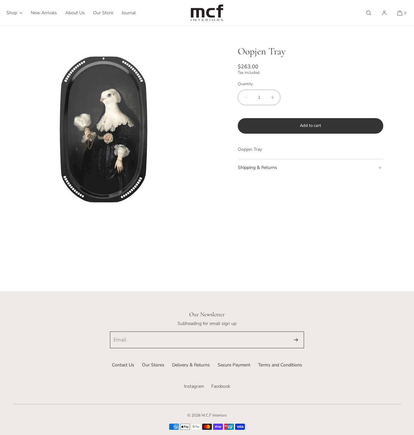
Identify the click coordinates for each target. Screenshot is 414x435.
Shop (11, 13)
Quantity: (246, 84)
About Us (75, 13)
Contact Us (123, 365)
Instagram (194, 386)
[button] (368, 13)
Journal (129, 13)
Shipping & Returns (257, 167)
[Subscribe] (296, 339)
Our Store (103, 13)
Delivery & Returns (191, 365)
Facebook (220, 386)
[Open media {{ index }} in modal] (103, 129)
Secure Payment (234, 365)
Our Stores (153, 365)
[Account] (384, 13)
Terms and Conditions (280, 365)
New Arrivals (44, 13)
